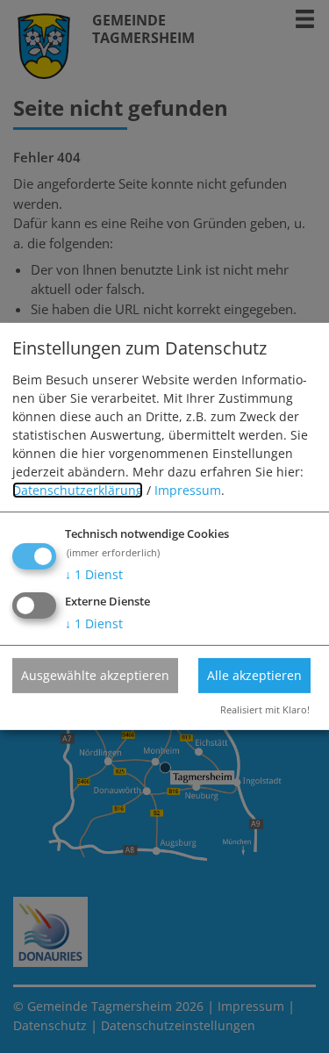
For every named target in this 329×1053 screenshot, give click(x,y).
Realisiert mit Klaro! (265, 709)
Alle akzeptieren (254, 674)
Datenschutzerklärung (77, 490)
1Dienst (94, 574)
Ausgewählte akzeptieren (95, 674)
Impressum (187, 490)
